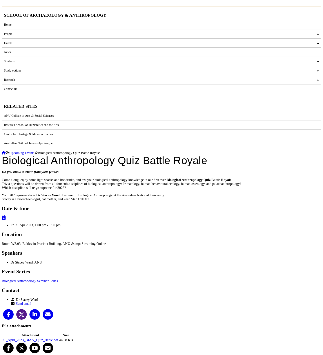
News (7, 52)
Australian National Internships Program (29, 143)
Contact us (10, 89)
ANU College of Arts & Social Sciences (29, 115)
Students (9, 61)
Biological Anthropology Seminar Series (30, 281)
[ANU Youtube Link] (34, 348)
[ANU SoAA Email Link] (47, 348)
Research (9, 79)
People (8, 34)
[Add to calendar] (4, 217)
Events (8, 43)
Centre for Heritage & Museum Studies (28, 134)
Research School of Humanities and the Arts (31, 125)
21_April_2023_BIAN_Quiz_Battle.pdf (30, 340)
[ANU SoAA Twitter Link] (21, 348)
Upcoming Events (21, 153)
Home (7, 24)
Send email (23, 303)
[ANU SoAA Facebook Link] (8, 348)
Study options (12, 70)
